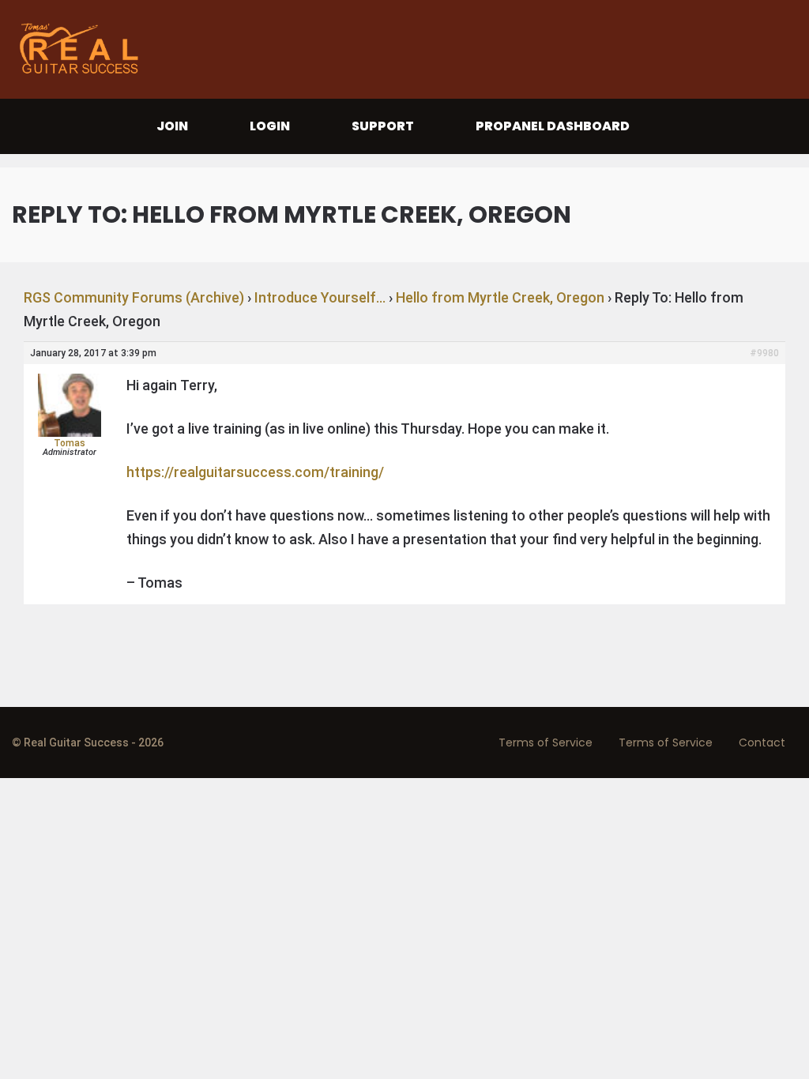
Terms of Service (546, 742)
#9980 (764, 353)
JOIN (172, 126)
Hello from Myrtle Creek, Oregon (500, 297)
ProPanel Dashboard (553, 126)
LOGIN (270, 126)
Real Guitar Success (83, 49)
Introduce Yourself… (320, 297)
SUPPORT (383, 126)
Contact (762, 742)
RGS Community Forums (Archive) (134, 297)
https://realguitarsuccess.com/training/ (255, 472)
